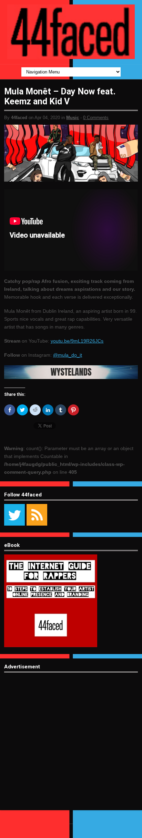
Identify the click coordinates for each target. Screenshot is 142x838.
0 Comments (96, 117)
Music (72, 117)
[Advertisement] (71, 746)
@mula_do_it (67, 355)
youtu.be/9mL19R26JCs (77, 341)
